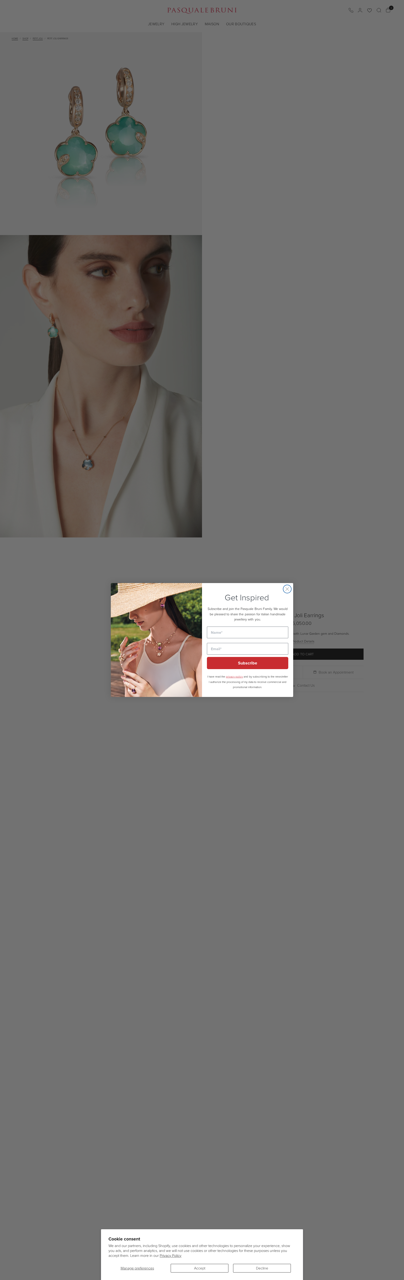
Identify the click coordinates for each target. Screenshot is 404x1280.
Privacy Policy (170, 1255)
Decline (262, 1268)
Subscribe (247, 663)
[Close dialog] (287, 589)
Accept (199, 1268)
